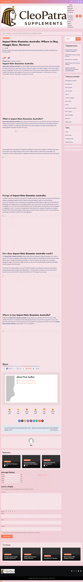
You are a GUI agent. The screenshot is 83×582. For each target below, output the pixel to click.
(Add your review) (42, 475)
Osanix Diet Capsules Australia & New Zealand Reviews (30, 464)
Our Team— (71, 18)
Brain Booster (68, 84)
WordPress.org (69, 142)
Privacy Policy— (69, 22)
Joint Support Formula (70, 108)
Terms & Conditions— (70, 26)
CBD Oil (67, 94)
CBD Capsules (68, 87)
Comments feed (69, 138)
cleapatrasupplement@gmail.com (27, 380)
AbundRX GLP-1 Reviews (10, 464)
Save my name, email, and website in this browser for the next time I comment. (21, 532)
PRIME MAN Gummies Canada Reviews (30, 557)
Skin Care (67, 118)
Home (70, 5)
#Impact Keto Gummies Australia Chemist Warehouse (33, 50)
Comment (3, 492)
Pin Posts (70, 19)
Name (3, 513)
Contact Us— (70, 13)
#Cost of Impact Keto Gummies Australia (13, 50)
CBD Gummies (68, 91)
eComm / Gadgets (69, 98)
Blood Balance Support (71, 80)
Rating (3, 511)
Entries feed (68, 135)
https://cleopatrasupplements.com (27, 383)
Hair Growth (68, 101)
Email (2, 520)
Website (3, 526)
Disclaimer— (71, 16)
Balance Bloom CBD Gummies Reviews (69, 557)
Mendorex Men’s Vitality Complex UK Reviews (71, 50)
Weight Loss (6, 38)
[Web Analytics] (2, 581)
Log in (66, 132)
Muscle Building (69, 115)
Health (66, 104)
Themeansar (52, 578)
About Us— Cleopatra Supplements (70, 8)
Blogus (45, 578)
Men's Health (68, 111)
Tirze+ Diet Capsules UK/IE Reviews (49, 463)
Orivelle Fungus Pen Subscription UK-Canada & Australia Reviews (71, 69)
